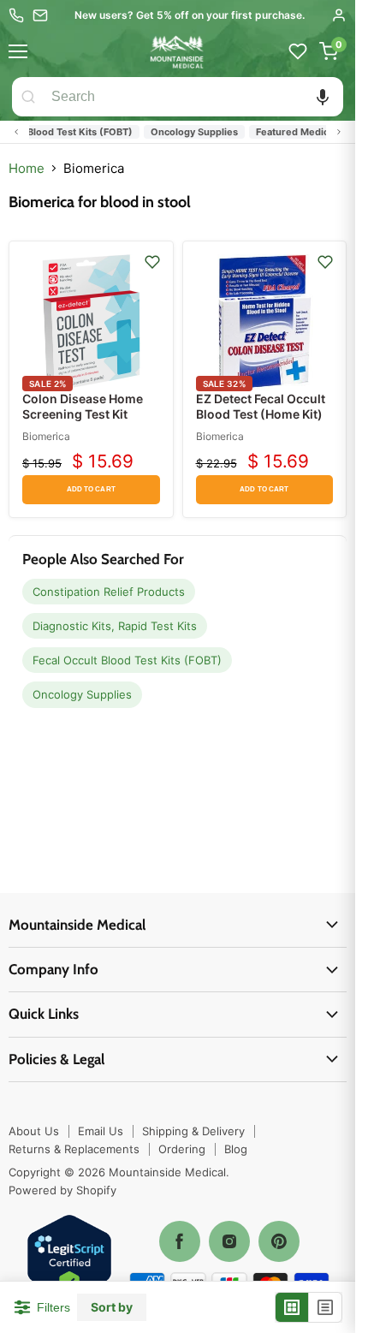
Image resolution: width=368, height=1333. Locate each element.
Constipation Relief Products (109, 591)
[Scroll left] (16, 131)
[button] (322, 96)
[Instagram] (229, 1241)
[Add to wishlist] (152, 262)
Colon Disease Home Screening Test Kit (82, 406)
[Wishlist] (297, 51)
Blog (235, 1149)
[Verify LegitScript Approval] (69, 1258)
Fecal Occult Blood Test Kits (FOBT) (127, 660)
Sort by (112, 1307)
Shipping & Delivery (193, 1131)
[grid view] (292, 1307)
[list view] (325, 1307)
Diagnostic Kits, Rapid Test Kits (115, 626)
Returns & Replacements (74, 1149)
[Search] (28, 96)
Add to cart (91, 489)
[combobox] (194, 96)
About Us (34, 1131)
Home (27, 168)
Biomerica (46, 436)
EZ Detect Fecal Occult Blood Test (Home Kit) (260, 406)
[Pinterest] (279, 1241)
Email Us (100, 1131)
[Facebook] (179, 1241)
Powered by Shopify (62, 1190)
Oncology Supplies (186, 132)
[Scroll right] (338, 131)
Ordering (181, 1149)
